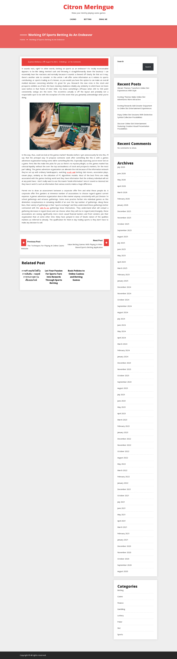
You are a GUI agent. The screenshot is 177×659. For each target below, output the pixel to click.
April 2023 (121, 413)
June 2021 (121, 508)
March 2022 (122, 470)
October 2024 (123, 299)
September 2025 (124, 230)
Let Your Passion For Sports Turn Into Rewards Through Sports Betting (53, 276)
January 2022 (122, 483)
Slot (119, 628)
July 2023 (121, 394)
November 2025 (124, 217)
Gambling (121, 609)
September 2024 (124, 306)
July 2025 (121, 243)
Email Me (103, 19)
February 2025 (123, 274)
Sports (120, 634)
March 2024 (122, 344)
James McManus (36, 62)
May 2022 (121, 464)
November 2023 (124, 369)
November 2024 (124, 293)
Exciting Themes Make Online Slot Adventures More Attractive (131, 98)
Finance (120, 603)
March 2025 (122, 268)
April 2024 (121, 337)
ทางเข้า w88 (71, 172)
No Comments (76, 62)
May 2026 (121, 179)
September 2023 (124, 382)
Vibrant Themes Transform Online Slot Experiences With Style (133, 89)
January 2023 (122, 432)
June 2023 (121, 401)
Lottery (120, 615)
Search (120, 61)
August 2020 (122, 571)
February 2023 (123, 426)
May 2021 (121, 514)
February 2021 (123, 533)
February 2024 (123, 350)
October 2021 (123, 495)
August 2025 (122, 236)
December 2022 (124, 439)
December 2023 (124, 363)
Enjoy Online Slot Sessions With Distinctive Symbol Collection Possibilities (134, 115)
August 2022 (122, 457)
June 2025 (121, 249)
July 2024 (121, 319)
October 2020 (123, 559)
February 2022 (123, 476)
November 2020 (124, 552)
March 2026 (122, 192)
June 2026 (121, 173)
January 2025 (122, 281)
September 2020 (124, 565)
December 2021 (124, 489)
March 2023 (122, 419)
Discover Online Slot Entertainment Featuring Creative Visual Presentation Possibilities (133, 126)
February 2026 (123, 198)
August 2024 (122, 312)
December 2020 (124, 546)
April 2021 (121, 521)
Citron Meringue (88, 7)
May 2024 (121, 331)
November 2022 (124, 445)
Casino (73, 19)
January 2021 (122, 540)
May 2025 (121, 255)
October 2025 (123, 224)
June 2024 (121, 325)
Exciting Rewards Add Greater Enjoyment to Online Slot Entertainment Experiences (134, 106)
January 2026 (122, 205)
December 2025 (124, 211)
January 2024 (122, 356)
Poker (119, 622)
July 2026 (121, 167)
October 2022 (123, 451)
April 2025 (121, 262)
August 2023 (122, 388)
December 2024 (124, 287)
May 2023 (121, 407)
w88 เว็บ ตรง (44, 208)
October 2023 (123, 375)
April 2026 (121, 186)
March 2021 (122, 527)
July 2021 (121, 502)
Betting (87, 19)
